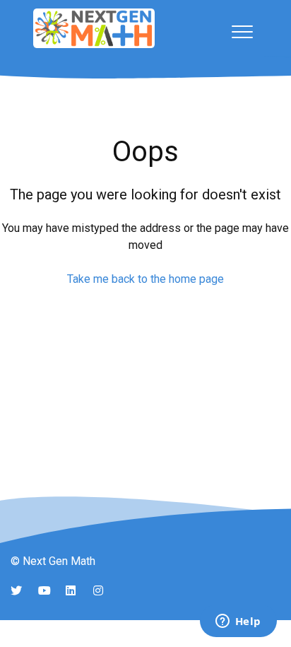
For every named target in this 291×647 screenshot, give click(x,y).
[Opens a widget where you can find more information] (238, 622)
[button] (242, 31)
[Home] (94, 28)
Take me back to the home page (145, 279)
